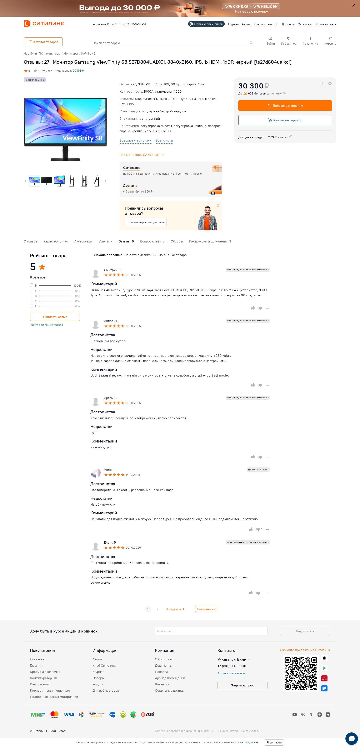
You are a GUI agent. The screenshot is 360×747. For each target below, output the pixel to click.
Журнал (98, 672)
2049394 (79, 70)
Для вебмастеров (105, 690)
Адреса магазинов (231, 673)
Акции (97, 659)
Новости (161, 672)
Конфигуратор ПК (43, 678)
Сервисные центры (169, 690)
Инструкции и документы (210, 241)
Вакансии (162, 684)
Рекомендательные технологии (239, 731)
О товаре (30, 241)
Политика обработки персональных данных (184, 731)
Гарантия (36, 665)
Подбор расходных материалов (54, 697)
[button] (270, 41)
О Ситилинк (164, 659)
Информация (40, 684)
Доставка (37, 659)
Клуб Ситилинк (104, 665)
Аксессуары (83, 241)
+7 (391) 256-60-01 (232, 666)
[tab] (30, 242)
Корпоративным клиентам (50, 690)
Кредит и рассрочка (45, 672)
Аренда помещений (170, 678)
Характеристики (56, 241)
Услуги (105, 241)
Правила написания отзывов (46, 324)
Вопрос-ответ (152, 241)
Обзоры (177, 241)
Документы (163, 665)
